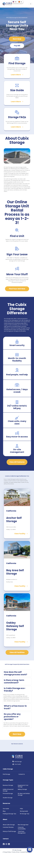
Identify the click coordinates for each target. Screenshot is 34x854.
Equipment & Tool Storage (23, 786)
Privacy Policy (7, 852)
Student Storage (7, 797)
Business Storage (8, 785)
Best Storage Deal (23, 824)
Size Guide (6, 808)
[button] (14, 2)
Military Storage (22, 789)
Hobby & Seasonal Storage (8, 790)
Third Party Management (22, 832)
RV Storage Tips (24, 814)
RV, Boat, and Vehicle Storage (24, 794)
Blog (4, 811)
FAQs (21, 808)
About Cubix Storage (9, 824)
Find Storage (6, 774)
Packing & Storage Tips (9, 814)
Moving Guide (24, 811)
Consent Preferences (25, 852)
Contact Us (22, 774)
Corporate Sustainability (22, 828)
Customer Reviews (8, 827)
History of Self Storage (9, 831)
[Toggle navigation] (31, 4)
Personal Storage (8, 793)
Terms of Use (15, 852)
